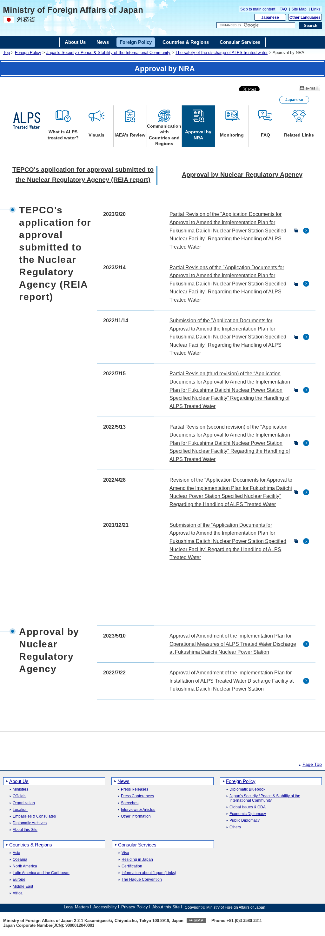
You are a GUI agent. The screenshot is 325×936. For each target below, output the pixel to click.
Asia (16, 853)
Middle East (23, 887)
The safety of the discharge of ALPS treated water (222, 52)
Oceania (20, 860)
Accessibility (105, 907)
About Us (19, 781)
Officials (19, 796)
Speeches (129, 803)
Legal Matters (76, 907)
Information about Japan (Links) (149, 873)
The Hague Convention (142, 880)
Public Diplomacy (244, 821)
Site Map (299, 9)
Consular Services (137, 844)
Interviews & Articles (138, 810)
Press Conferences (137, 796)
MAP (198, 920)
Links (315, 9)
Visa (125, 853)
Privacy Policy (134, 907)
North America (25, 866)
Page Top (312, 764)
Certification (132, 866)
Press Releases (134, 789)
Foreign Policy (28, 52)
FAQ (283, 9)
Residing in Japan (137, 860)
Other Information (136, 816)
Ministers (20, 789)
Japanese (270, 17)
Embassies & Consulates (34, 816)
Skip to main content (258, 9)
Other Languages (305, 17)
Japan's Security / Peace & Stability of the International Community (108, 52)
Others (235, 827)
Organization (24, 803)
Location (20, 810)
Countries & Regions (30, 844)
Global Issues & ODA (247, 807)
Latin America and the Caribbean (41, 873)
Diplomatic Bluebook (247, 789)
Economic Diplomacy (247, 814)
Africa (18, 893)
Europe (19, 880)
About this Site (25, 830)
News (123, 781)
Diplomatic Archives (30, 823)
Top (6, 52)
